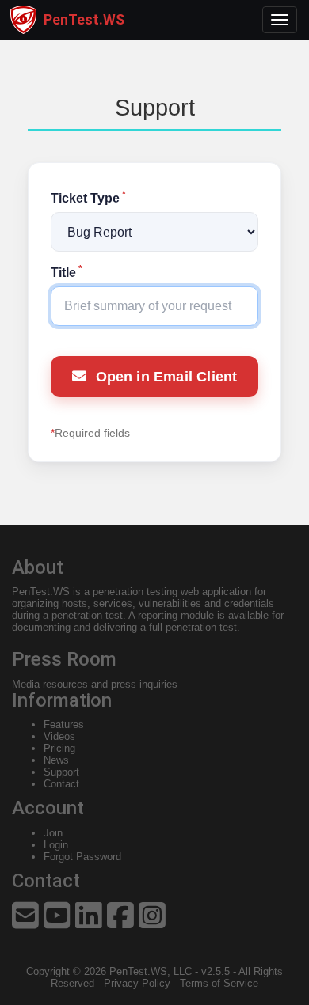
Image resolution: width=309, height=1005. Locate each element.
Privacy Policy (137, 983)
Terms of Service (219, 983)
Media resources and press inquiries (94, 684)
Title (66, 272)
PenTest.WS (41, 591)
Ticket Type (88, 198)
